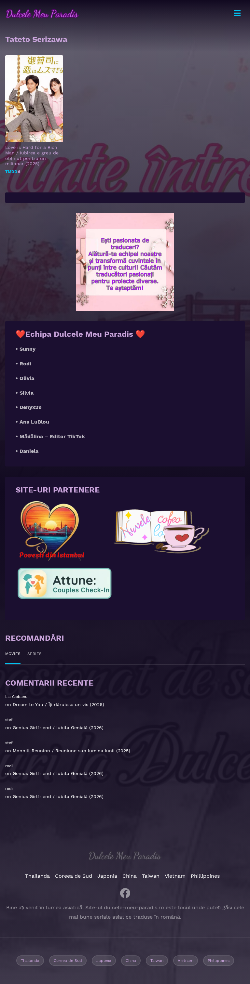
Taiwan (151, 876)
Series (34, 653)
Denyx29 (31, 407)
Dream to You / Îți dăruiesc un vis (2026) (58, 704)
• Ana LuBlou (32, 422)
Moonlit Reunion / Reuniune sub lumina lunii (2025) (71, 750)
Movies (13, 653)
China (129, 876)
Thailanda (37, 876)
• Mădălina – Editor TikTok (50, 436)
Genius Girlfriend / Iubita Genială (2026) (58, 727)
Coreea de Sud (73, 876)
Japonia (107, 876)
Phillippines (205, 876)
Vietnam (175, 876)
